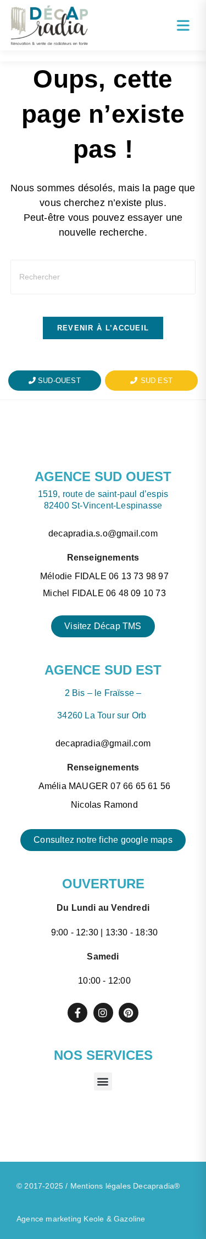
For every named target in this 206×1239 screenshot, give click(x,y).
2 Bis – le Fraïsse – (103, 693)
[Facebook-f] (77, 1013)
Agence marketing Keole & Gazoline (81, 1218)
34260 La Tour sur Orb (102, 715)
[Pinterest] (128, 1013)
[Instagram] (103, 1013)
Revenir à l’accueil (103, 328)
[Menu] (183, 25)
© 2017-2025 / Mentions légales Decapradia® (98, 1185)
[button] (103, 1081)
